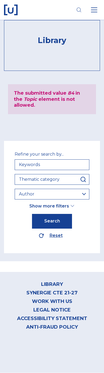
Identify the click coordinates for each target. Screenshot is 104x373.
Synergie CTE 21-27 (52, 293)
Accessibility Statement (52, 318)
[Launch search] (79, 10)
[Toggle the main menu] (94, 10)
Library (52, 284)
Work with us (52, 301)
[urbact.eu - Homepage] (11, 10)
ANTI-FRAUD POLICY (52, 327)
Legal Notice (52, 310)
